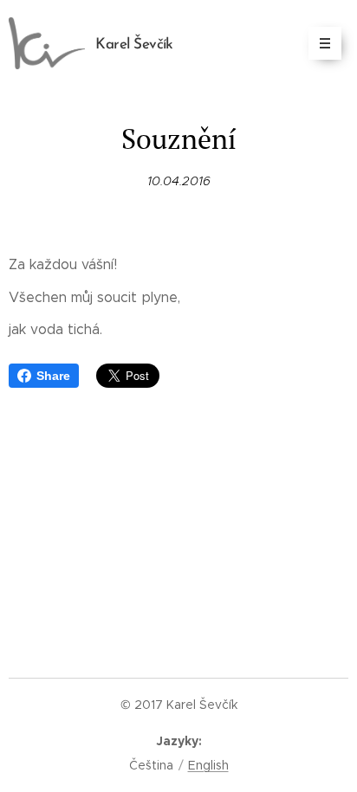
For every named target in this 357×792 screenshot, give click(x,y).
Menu (324, 43)
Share (53, 376)
